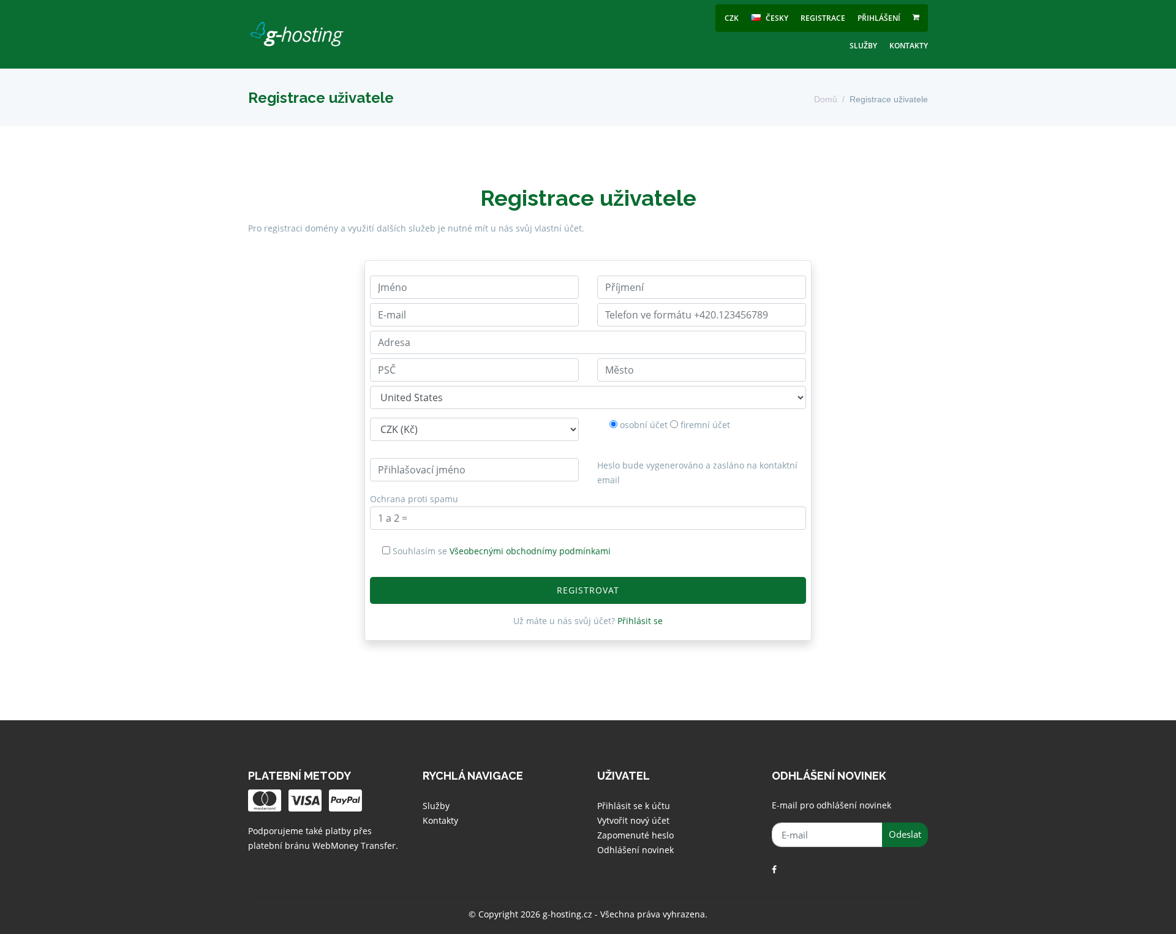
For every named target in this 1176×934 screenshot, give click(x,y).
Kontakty (908, 45)
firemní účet (705, 425)
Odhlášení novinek (635, 850)
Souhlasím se (502, 551)
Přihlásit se (640, 621)
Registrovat (588, 590)
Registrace (823, 18)
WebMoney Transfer (354, 845)
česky (776, 18)
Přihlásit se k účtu (633, 806)
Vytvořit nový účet (633, 820)
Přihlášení (879, 18)
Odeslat (905, 834)
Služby (863, 45)
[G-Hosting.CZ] (297, 34)
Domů (825, 99)
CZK (732, 18)
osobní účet (644, 425)
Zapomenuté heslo (635, 835)
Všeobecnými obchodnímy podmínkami (530, 551)
